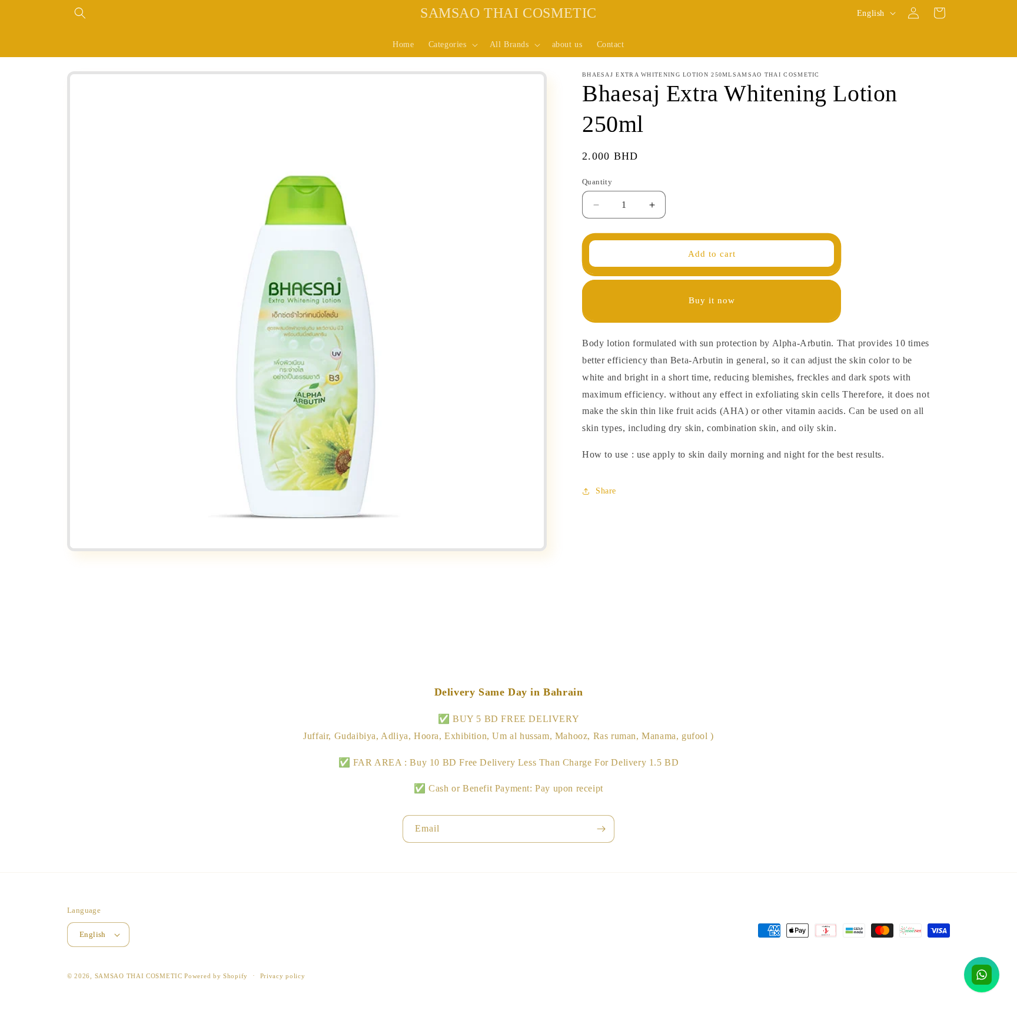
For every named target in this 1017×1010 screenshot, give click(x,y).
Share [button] (606, 490)
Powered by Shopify (216, 975)
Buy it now (712, 300)
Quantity (597, 181)
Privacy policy (282, 975)
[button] (80, 13)
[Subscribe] (601, 829)
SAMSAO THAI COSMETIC (140, 975)
